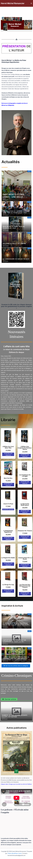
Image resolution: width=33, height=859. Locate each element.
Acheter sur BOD (8, 509)
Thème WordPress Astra (14, 853)
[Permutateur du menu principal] (31, 3)
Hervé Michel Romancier (12, 3)
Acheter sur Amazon (8, 454)
